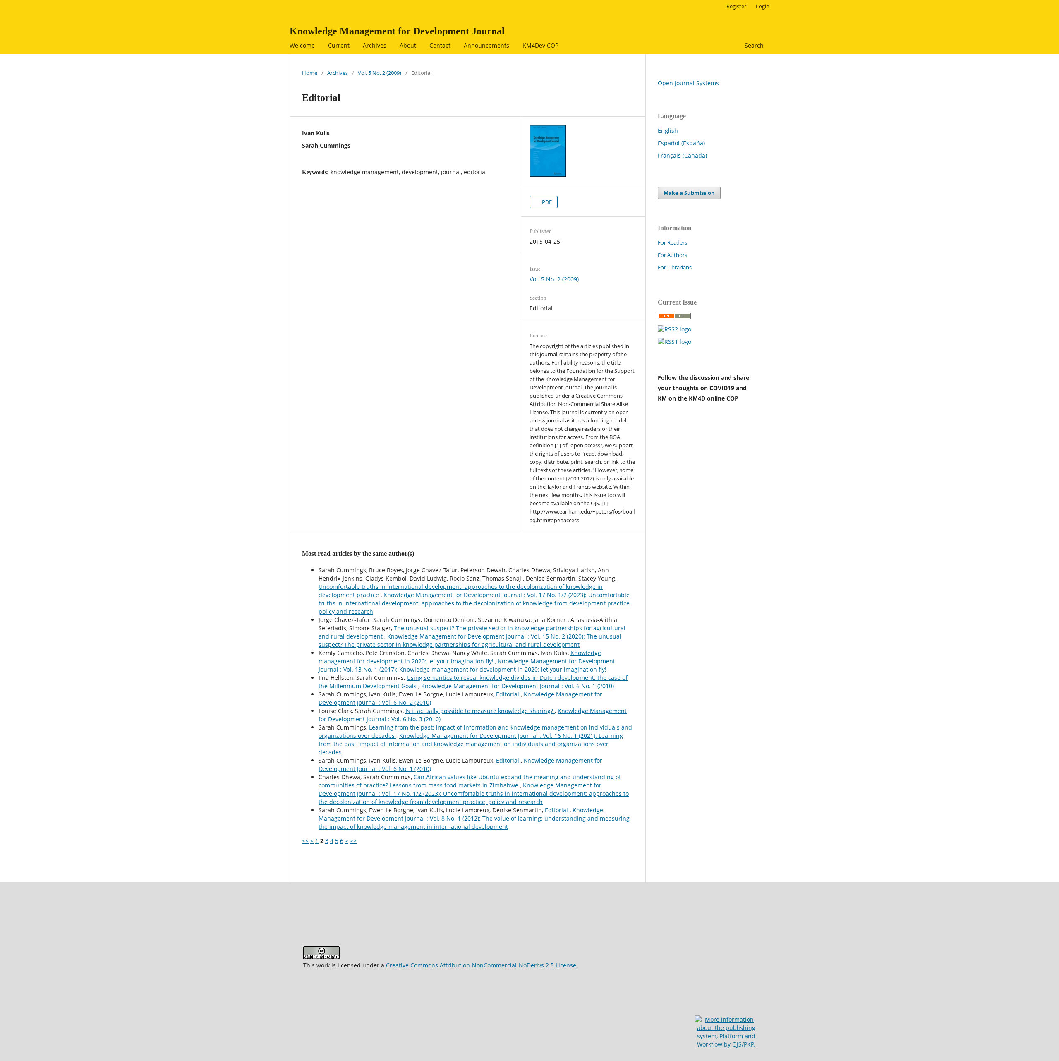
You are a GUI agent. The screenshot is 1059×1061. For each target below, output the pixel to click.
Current (339, 45)
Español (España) (681, 143)
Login (762, 6)
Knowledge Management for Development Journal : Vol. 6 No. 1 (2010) (517, 686)
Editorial (508, 694)
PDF (546, 202)
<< (305, 841)
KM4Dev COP (540, 45)
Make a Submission (689, 193)
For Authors (672, 255)
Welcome (302, 45)
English (668, 130)
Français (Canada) (682, 155)
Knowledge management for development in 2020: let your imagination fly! (460, 657)
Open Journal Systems (688, 83)
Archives (374, 45)
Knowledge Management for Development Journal (397, 31)
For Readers (672, 242)
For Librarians (675, 267)
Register (736, 6)
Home (309, 73)
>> (353, 841)
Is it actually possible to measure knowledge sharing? (480, 711)
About (408, 45)
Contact (439, 45)
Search (753, 45)
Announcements (486, 45)
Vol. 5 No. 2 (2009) (379, 73)
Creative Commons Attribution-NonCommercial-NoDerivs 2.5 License (481, 965)
